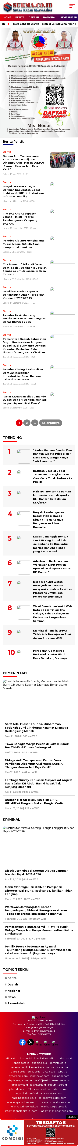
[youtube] (47, 1044)
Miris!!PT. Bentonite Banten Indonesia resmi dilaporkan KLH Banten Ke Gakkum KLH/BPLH (52, 497)
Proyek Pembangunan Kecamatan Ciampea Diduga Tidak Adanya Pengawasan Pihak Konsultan (48, 520)
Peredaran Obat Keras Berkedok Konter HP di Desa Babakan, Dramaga (50, 654)
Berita (19, 17)
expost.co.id (39, 1062)
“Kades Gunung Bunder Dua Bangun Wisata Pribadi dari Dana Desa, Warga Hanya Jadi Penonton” (52, 456)
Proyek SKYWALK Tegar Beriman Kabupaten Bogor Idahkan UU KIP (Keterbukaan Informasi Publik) (23, 191)
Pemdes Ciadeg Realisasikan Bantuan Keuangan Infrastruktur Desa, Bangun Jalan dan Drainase (23, 374)
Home (7, 17)
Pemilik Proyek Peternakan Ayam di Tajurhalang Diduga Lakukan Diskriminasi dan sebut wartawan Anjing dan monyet (38, 950)
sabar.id (62, 1071)
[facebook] (23, 1044)
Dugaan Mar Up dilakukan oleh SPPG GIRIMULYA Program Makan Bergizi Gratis (34, 801)
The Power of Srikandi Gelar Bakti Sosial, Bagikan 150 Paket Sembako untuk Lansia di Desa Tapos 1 (25, 269)
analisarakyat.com (51, 1093)
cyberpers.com (18, 1075)
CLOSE (72, 1117)
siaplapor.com (60, 1075)
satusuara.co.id (60, 1067)
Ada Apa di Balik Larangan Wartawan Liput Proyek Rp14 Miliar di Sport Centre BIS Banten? (51, 567)
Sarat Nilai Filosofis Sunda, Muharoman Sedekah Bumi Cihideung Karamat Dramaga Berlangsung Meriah (36, 727)
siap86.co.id (18, 1071)
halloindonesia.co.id (24, 1097)
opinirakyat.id (19, 1084)
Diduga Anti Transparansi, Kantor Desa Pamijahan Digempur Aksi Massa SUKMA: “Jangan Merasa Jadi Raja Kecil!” (23, 162)
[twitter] (31, 1044)
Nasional (49, 17)
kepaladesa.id (20, 1062)
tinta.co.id (49, 1071)
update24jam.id (40, 1080)
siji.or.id (10, 1058)
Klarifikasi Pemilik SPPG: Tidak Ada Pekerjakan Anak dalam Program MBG (52, 634)
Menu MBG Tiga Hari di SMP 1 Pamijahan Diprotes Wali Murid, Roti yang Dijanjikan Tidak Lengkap (38, 890)
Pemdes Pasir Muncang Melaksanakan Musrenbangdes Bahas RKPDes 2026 (24, 318)
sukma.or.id (24, 1058)
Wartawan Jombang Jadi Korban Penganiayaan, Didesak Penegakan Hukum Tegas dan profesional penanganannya (36, 910)
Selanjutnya (51, 423)
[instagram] (39, 1044)
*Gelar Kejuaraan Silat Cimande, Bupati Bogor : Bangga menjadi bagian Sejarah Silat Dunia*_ (25, 400)
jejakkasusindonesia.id (24, 1106)
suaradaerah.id (61, 1080)
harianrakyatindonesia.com (22, 1102)
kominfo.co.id (57, 1062)
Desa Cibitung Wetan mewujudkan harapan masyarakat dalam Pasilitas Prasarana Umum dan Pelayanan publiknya (52, 589)
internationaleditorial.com (21, 1110)
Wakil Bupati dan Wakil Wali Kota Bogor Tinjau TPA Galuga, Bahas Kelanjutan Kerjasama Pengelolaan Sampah (52, 613)
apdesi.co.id (64, 1058)
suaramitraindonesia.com (56, 1102)
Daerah (34, 17)
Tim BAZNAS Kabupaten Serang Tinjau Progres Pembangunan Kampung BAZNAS (20, 218)
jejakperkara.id (16, 1089)
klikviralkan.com (39, 1067)
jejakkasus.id (38, 1084)
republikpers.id (57, 1084)
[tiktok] (55, 1044)
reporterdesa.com (59, 1089)
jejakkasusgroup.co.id (54, 1106)
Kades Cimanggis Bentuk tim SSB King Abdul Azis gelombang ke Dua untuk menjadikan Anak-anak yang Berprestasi (51, 544)
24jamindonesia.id (27, 1093)
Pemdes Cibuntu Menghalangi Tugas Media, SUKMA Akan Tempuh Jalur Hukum (23, 244)
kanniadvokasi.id (44, 1058)
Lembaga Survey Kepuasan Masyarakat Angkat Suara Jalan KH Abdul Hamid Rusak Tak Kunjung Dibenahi (39, 783)
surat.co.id (34, 1071)
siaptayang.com (18, 1080)
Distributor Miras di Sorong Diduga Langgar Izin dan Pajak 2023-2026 (36, 872)
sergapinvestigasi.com (52, 1097)
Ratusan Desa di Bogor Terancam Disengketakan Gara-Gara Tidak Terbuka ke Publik (52, 476)
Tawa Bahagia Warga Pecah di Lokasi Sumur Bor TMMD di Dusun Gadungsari (37, 745)
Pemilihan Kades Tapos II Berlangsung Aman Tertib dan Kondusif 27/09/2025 (23, 295)
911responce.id (37, 1089)
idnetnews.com (39, 1075)
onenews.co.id (18, 1067)
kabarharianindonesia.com (56, 1110)
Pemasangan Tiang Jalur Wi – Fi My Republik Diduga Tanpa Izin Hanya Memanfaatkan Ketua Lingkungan (39, 930)
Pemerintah (68, 17)
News (12, 997)
